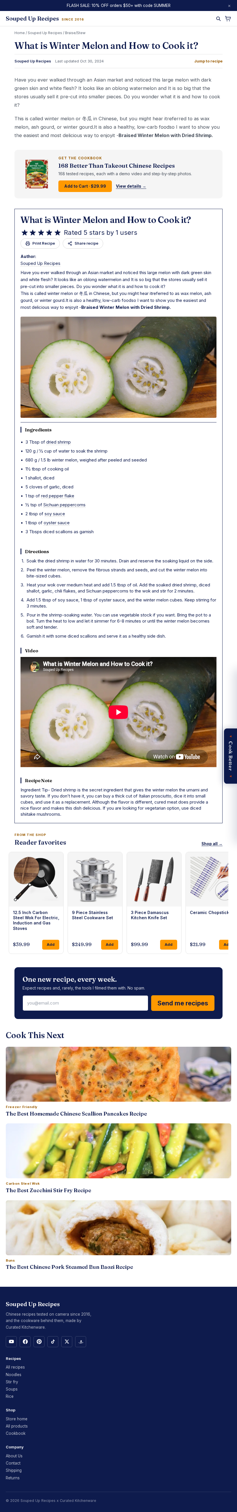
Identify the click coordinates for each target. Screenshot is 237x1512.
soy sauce (55, 513)
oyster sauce (57, 522)
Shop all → (212, 843)
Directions (37, 551)
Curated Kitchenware (78, 1500)
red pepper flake (57, 496)
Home (19, 33)
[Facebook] (25, 1341)
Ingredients (38, 430)
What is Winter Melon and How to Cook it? (106, 220)
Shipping (14, 1470)
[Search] (218, 18)
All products (17, 1426)
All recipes (15, 1367)
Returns (13, 1478)
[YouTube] (11, 1341)
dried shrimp (58, 442)
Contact (13, 1463)
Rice (10, 1396)
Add (51, 944)
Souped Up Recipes (45, 33)
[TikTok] (52, 1341)
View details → (131, 186)
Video (31, 650)
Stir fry (12, 1382)
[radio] (25, 233)
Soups (12, 1389)
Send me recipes (183, 1003)
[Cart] (228, 18)
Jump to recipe (208, 61)
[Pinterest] (39, 1341)
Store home (16, 1419)
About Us (14, 1456)
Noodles (13, 1374)
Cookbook (15, 1433)
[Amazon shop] (80, 1341)
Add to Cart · (85, 186)
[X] (66, 1341)
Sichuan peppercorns (64, 504)
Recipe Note (38, 780)
